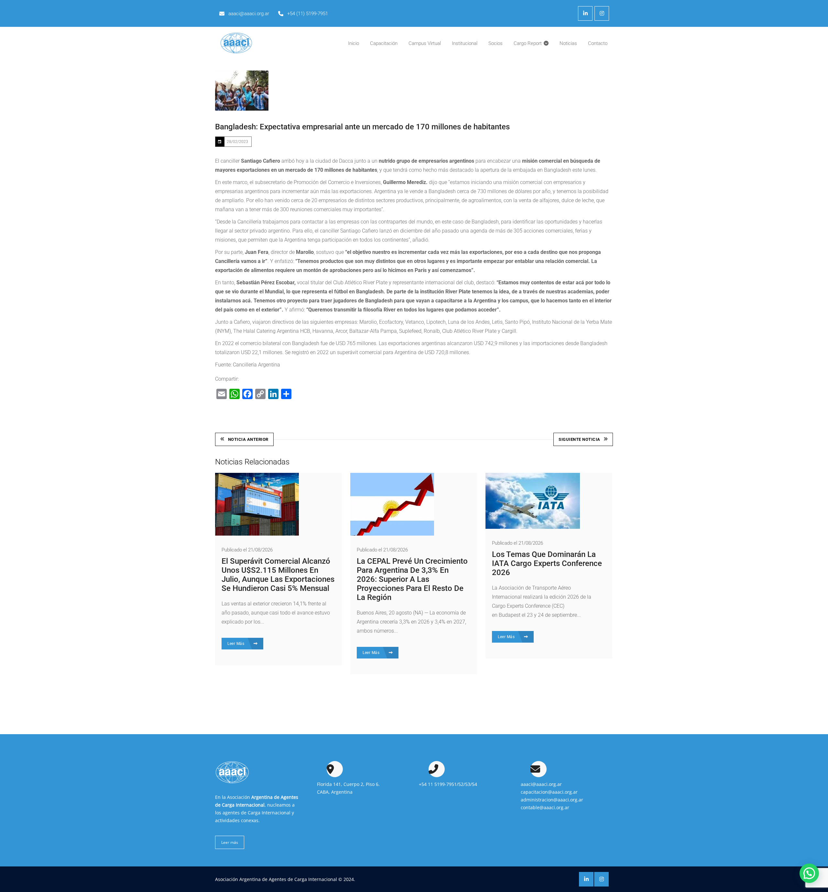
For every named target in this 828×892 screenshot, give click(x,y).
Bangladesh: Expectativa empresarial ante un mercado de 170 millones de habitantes (362, 126)
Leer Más (236, 643)
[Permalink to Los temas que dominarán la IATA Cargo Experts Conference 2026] (532, 527)
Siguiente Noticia (579, 439)
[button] (809, 873)
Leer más (229, 842)
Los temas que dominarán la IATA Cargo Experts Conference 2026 (547, 563)
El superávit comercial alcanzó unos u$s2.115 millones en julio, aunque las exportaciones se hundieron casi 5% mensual (278, 575)
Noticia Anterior (248, 439)
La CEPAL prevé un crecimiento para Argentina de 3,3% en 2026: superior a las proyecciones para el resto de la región (412, 579)
